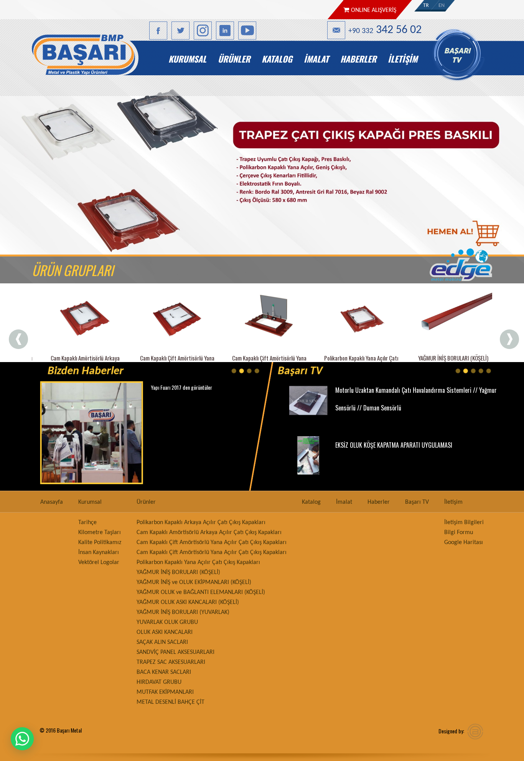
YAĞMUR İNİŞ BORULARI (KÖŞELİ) (178, 572)
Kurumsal (187, 59)
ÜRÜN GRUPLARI (73, 270)
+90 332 (385, 30)
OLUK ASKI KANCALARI (165, 632)
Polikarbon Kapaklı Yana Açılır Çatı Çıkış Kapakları (198, 562)
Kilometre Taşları (99, 532)
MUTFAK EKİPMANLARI (165, 692)
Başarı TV (462, 59)
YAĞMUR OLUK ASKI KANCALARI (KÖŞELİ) (188, 602)
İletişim (402, 59)
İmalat (316, 59)
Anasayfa (99, 59)
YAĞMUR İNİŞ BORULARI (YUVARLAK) (183, 612)
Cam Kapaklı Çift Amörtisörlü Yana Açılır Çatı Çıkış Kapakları (212, 542)
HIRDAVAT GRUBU (159, 682)
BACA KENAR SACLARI (164, 672)
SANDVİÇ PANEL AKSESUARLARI (175, 652)
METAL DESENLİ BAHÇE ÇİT (170, 702)
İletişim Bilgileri (464, 522)
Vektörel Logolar (98, 562)
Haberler (358, 59)
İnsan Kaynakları (98, 552)
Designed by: (451, 731)
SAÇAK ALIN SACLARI (162, 642)
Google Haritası (463, 542)
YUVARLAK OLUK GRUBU (167, 622)
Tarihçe (87, 522)
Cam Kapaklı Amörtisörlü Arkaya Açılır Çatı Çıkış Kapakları (209, 532)
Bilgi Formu (458, 532)
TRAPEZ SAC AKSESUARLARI (171, 662)
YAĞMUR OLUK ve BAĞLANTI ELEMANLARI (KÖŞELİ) (201, 592)
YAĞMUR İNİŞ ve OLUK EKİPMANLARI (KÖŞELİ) (194, 582)
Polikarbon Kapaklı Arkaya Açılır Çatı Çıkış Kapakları (201, 522)
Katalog (277, 59)
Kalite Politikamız (99, 542)
